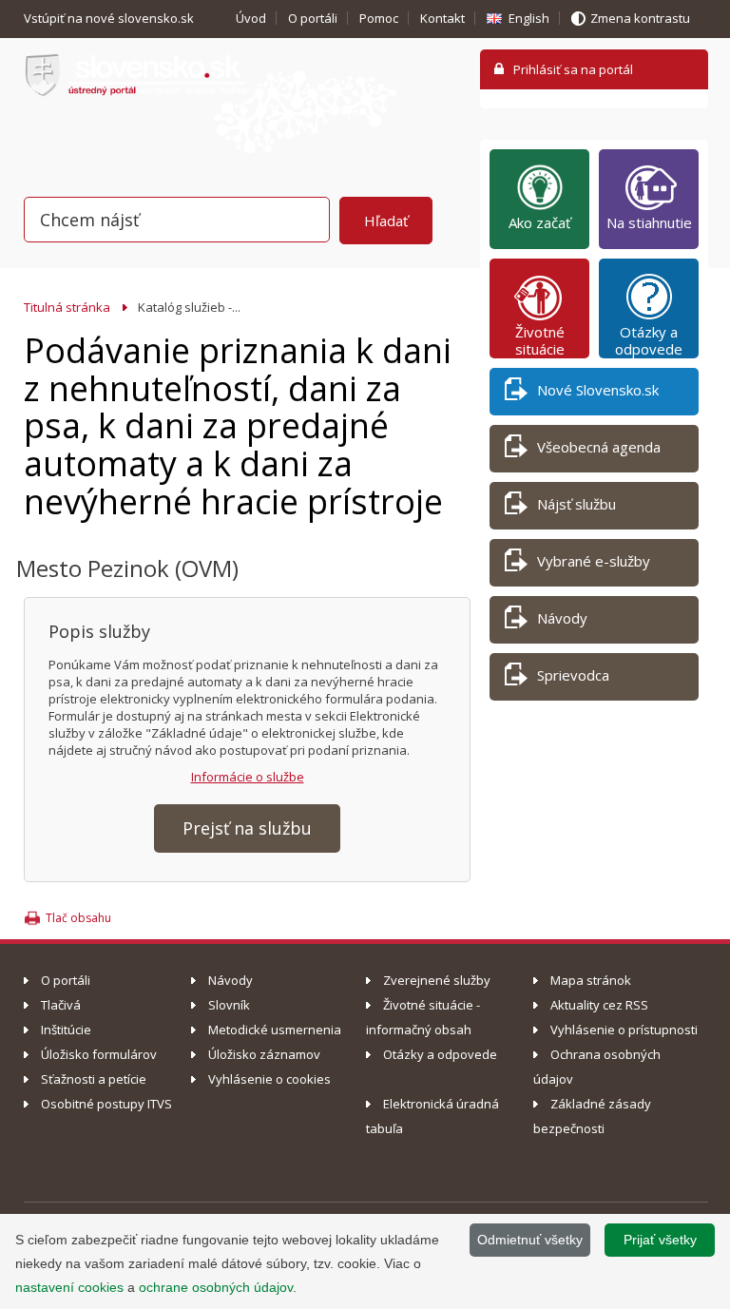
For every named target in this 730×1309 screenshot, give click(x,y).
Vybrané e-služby (593, 560)
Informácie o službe (247, 776)
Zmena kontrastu (640, 18)
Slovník (229, 1004)
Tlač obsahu (78, 918)
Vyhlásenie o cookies (269, 1079)
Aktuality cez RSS (599, 1004)
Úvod (251, 18)
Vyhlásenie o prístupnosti (624, 1029)
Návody (562, 617)
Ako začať (539, 222)
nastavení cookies (69, 1287)
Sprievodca (573, 674)
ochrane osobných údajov (216, 1287)
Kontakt (442, 18)
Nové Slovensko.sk (598, 389)
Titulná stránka (67, 307)
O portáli (312, 18)
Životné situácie (540, 340)
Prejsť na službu (247, 828)
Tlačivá (61, 1004)
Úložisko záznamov (264, 1054)
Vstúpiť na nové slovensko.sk (110, 18)
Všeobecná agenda (599, 446)
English (529, 18)
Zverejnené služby (436, 980)
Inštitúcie (66, 1029)
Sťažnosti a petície (93, 1079)
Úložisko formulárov (99, 1054)
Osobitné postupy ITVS (106, 1103)
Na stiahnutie (649, 222)
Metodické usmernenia (274, 1029)
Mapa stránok (590, 980)
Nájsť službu (576, 503)
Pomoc (378, 18)
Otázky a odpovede (648, 340)
